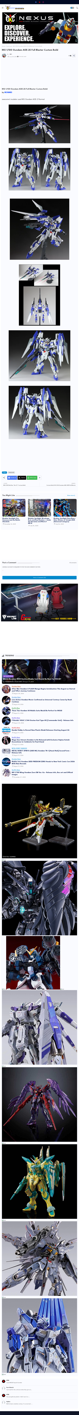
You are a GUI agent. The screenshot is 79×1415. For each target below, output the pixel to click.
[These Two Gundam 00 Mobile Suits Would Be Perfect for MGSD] (6, 711)
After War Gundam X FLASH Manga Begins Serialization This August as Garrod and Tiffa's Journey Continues (43, 690)
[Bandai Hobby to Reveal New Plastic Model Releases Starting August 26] (6, 730)
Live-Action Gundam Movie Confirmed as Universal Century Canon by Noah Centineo (42, 701)
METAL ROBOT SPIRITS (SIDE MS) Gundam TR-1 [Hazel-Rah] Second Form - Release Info (41, 752)
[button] (72, 8)
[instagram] (43, 2)
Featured (9, 46)
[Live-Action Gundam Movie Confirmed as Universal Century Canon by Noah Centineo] (6, 700)
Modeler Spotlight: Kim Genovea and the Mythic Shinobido (11, 520)
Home (3, 46)
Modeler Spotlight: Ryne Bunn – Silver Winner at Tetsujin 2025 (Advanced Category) (65, 520)
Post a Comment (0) (39, 577)
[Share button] (40, 478)
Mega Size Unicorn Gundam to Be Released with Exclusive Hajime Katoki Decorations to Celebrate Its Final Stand (41, 741)
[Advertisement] (39, 74)
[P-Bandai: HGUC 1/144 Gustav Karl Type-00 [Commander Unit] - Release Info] (6, 720)
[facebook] (35, 2)
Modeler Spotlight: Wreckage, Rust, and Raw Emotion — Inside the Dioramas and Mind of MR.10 (39, 521)
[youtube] (39, 2)
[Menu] (2, 8)
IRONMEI (8, 92)
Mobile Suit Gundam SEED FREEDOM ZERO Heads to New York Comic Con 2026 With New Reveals (43, 763)
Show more (70, 495)
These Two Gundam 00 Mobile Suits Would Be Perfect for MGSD (37, 711)
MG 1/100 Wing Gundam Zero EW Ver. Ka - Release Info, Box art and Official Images (42, 773)
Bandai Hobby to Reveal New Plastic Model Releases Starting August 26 (40, 730)
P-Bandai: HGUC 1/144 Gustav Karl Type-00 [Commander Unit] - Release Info (42, 720)
